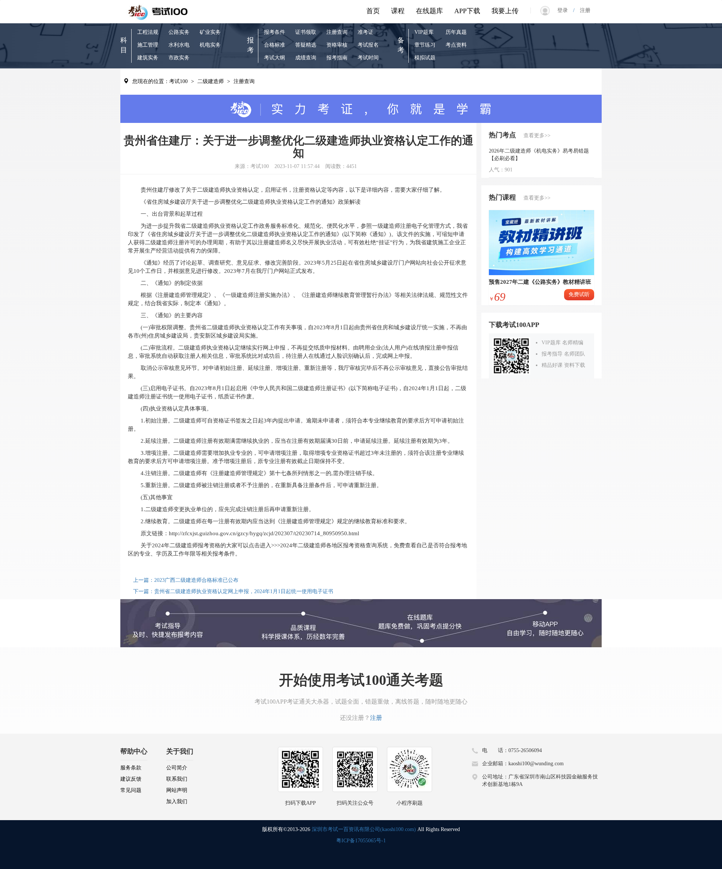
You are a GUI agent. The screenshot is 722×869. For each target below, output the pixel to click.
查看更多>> (537, 135)
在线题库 (429, 11)
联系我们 (176, 779)
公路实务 (179, 32)
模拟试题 (424, 58)
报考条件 (274, 32)
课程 (398, 11)
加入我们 (176, 801)
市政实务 (179, 58)
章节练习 (424, 45)
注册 (582, 10)
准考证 (365, 32)
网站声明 (176, 790)
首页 (373, 11)
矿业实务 (210, 32)
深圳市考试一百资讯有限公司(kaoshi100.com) (364, 829)
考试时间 (368, 58)
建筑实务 (147, 58)
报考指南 (336, 58)
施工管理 (147, 45)
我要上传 (505, 11)
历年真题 (456, 32)
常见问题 (130, 790)
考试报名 (368, 45)
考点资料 (456, 45)
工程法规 (147, 32)
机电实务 (210, 45)
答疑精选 (305, 45)
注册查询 (336, 32)
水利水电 (179, 45)
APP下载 (467, 11)
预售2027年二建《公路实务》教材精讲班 (540, 282)
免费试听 (579, 294)
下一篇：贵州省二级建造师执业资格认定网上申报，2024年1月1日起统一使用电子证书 (233, 591)
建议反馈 (130, 779)
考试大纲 (274, 58)
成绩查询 (305, 58)
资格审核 (336, 45)
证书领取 (305, 32)
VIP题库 (424, 32)
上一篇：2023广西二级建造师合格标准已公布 (185, 580)
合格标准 (274, 45)
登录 (565, 10)
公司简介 (176, 768)
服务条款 (130, 768)
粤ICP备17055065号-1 (361, 840)
